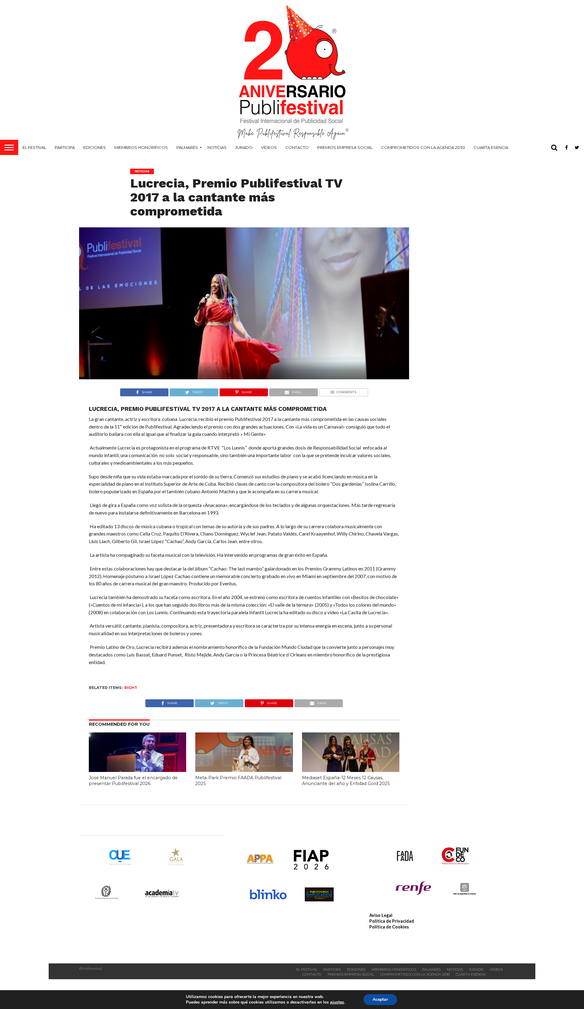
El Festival (34, 147)
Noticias (217, 147)
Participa (65, 147)
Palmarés (187, 147)
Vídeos (269, 147)
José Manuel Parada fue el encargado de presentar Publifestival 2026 (133, 780)
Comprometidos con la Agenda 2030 (423, 147)
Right (130, 687)
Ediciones (94, 147)
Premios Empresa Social (345, 147)
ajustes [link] (337, 1002)
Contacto (297, 147)
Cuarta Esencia (491, 147)
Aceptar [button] (380, 999)
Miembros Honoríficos (141, 147)
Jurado (243, 147)
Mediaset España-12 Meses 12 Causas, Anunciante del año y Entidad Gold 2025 (346, 780)
